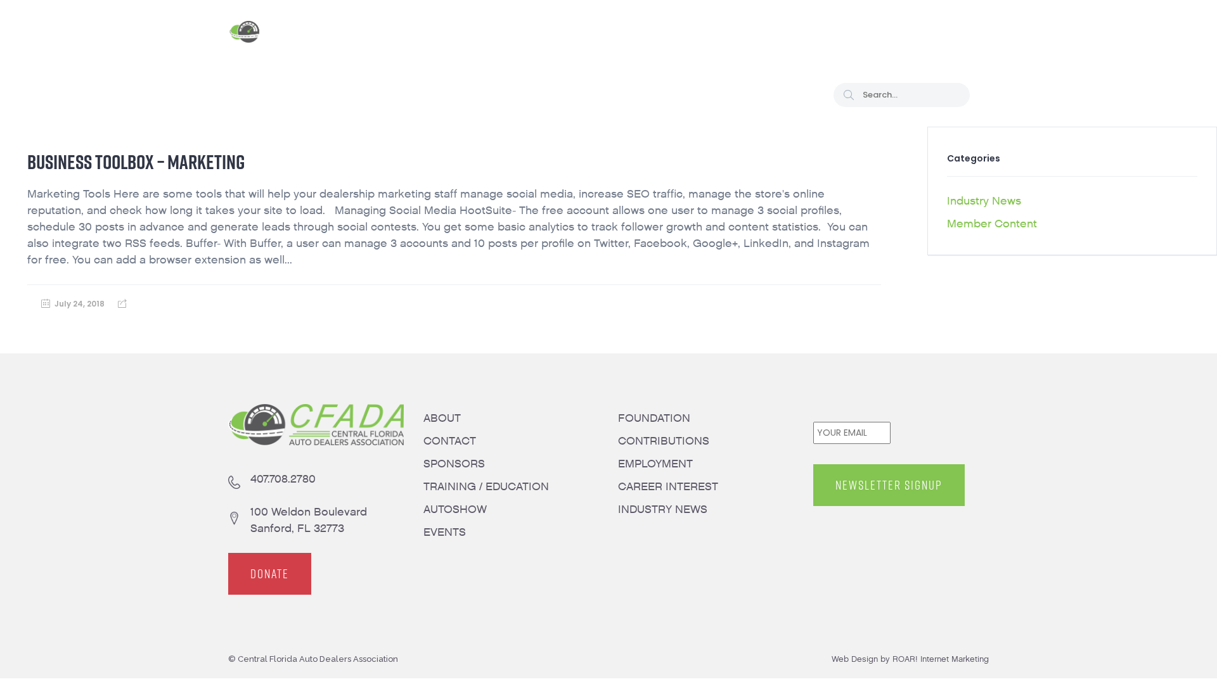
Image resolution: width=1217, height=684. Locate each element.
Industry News (984, 201)
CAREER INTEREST (668, 486)
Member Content (992, 224)
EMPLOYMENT (655, 464)
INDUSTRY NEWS (662, 509)
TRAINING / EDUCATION (486, 486)
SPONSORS (454, 464)
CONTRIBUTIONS (663, 441)
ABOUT (442, 418)
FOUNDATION (654, 418)
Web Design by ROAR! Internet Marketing (910, 659)
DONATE (269, 574)
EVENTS (444, 532)
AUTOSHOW (455, 509)
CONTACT (449, 441)
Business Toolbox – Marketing (136, 162)
